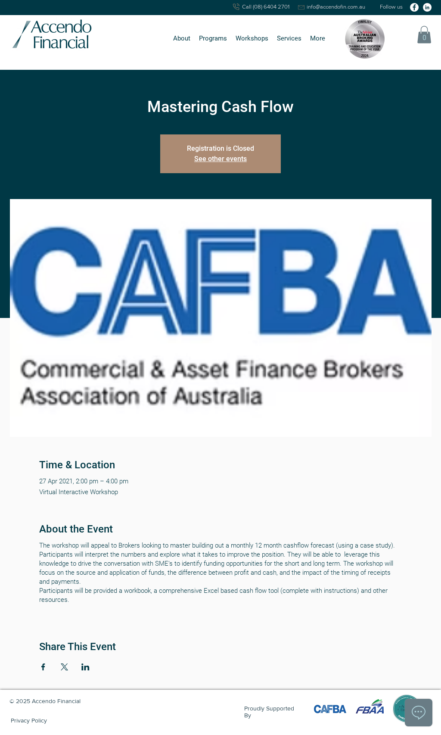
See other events (220, 159)
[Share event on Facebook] (43, 666)
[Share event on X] (64, 666)
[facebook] (414, 7)
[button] (182, 38)
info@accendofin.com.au (336, 6)
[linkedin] (427, 7)
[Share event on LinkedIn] (85, 666)
